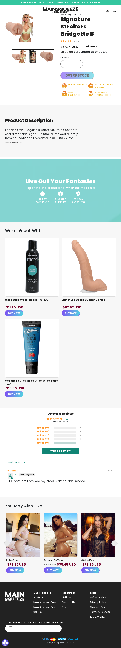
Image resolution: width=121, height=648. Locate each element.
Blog (64, 607)
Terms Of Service (100, 612)
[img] (13, 470)
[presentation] (7, 543)
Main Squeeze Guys (44, 602)
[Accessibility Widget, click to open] (5, 642)
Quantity (64, 57)
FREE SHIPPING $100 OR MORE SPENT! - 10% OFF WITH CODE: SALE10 (60, 2)
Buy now (15, 570)
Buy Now (14, 313)
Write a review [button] (60, 451)
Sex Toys (38, 612)
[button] (114, 10)
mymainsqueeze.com (58, 643)
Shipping (66, 52)
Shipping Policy (99, 607)
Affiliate (66, 597)
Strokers (38, 597)
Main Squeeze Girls (44, 607)
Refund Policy (98, 597)
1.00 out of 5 (68, 419)
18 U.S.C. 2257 (98, 616)
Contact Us (68, 602)
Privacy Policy (98, 602)
